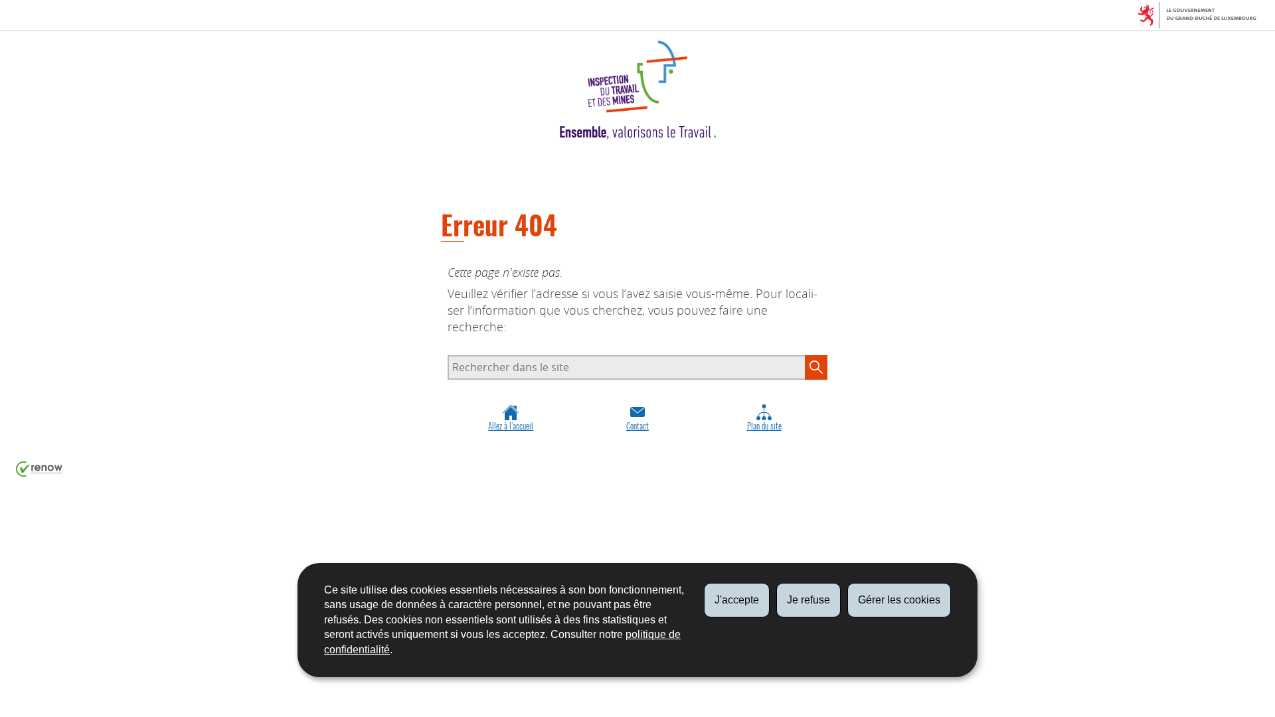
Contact (637, 426)
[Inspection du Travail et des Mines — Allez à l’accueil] (637, 89)
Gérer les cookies (899, 599)
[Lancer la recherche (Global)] (816, 367)
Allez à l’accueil (510, 426)
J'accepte (737, 599)
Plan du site (764, 426)
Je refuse (808, 599)
